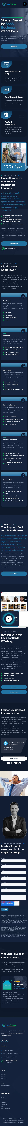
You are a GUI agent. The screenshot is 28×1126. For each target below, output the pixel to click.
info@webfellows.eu (8, 1050)
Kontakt (3, 1100)
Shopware (3, 1074)
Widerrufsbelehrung (5, 1108)
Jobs (2, 1081)
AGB (2, 1106)
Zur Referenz (14, 687)
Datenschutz (4, 1104)
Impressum (3, 1102)
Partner (3, 1083)
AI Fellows (3, 1098)
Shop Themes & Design (14, 97)
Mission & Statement (6, 1085)
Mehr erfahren (14, 243)
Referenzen (4, 1079)
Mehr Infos (14, 46)
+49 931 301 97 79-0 (10, 248)
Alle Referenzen (14, 692)
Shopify (3, 1076)
